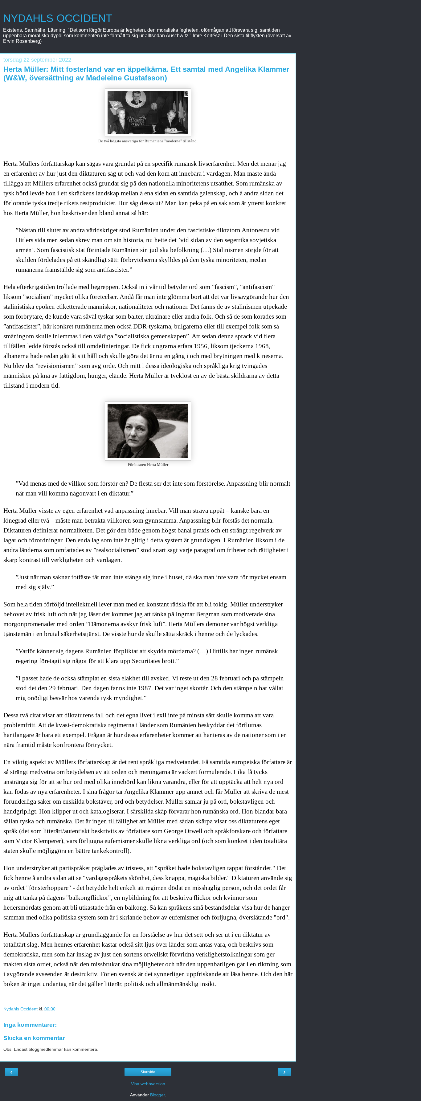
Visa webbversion (148, 1083)
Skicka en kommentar (34, 1038)
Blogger (157, 1094)
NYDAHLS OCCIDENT (57, 18)
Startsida (148, 1072)
